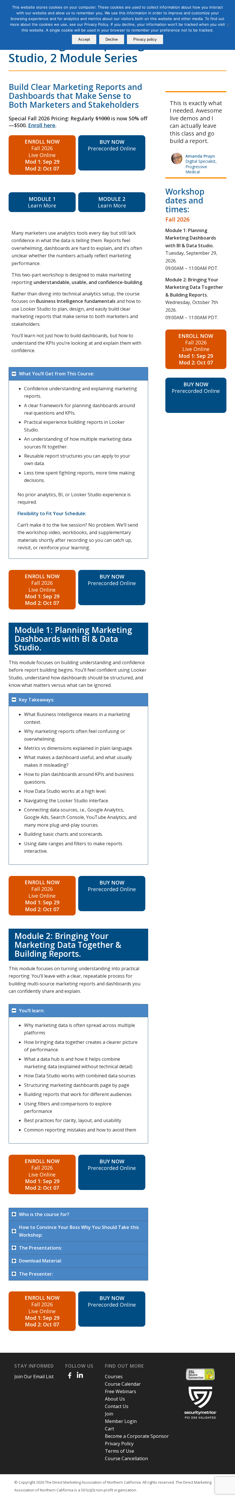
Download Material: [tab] (40, 1261)
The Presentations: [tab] (40, 1248)
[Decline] (228, 25)
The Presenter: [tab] (36, 1274)
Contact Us (116, 1406)
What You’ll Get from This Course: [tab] (56, 373)
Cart (109, 1429)
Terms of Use (119, 1451)
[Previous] (208, 98)
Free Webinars (120, 1391)
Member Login (121, 1421)
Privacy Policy (119, 1443)
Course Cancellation (126, 1458)
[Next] (220, 98)
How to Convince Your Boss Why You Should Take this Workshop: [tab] (79, 1231)
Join (109, 1414)
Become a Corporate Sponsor (137, 1436)
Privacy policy (145, 39)
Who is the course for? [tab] (44, 1214)
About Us (115, 1399)
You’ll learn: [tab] (31, 1010)
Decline (111, 39)
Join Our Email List (34, 1376)
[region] (78, 469)
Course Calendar (123, 1384)
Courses (114, 1376)
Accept (84, 39)
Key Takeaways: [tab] (36, 700)
